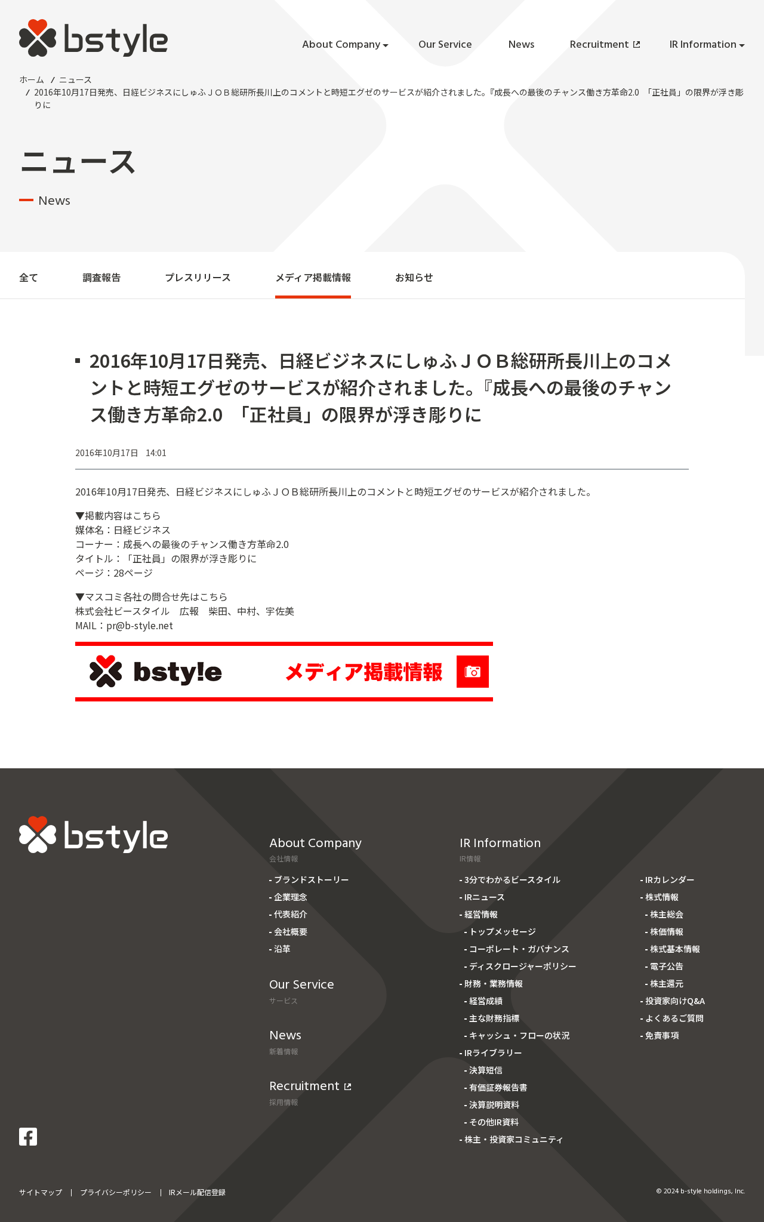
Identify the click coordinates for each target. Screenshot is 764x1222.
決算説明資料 (494, 1104)
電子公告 (666, 966)
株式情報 (662, 897)
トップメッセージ (502, 931)
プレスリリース (198, 277)
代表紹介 (290, 914)
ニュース (75, 79)
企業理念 (290, 897)
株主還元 (666, 983)
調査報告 (101, 277)
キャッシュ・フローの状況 (519, 1035)
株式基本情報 (675, 949)
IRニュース (484, 897)
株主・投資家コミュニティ (514, 1139)
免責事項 (662, 1035)
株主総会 (666, 914)
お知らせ (414, 277)
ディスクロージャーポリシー (523, 966)
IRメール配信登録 (197, 1192)
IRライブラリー (493, 1052)
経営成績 (486, 1000)
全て (28, 277)
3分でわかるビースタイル (512, 879)
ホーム (31, 79)
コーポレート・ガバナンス (519, 949)
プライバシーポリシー (116, 1192)
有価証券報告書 (498, 1087)
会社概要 (290, 931)
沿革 (282, 949)
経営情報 (481, 914)
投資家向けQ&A (675, 1000)
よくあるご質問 (674, 1018)
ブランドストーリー (311, 879)
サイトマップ (40, 1192)
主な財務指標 (494, 1018)
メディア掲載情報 (313, 277)
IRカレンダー (670, 879)
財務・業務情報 (493, 983)
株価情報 (666, 931)
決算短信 (486, 1070)
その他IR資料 (494, 1122)
